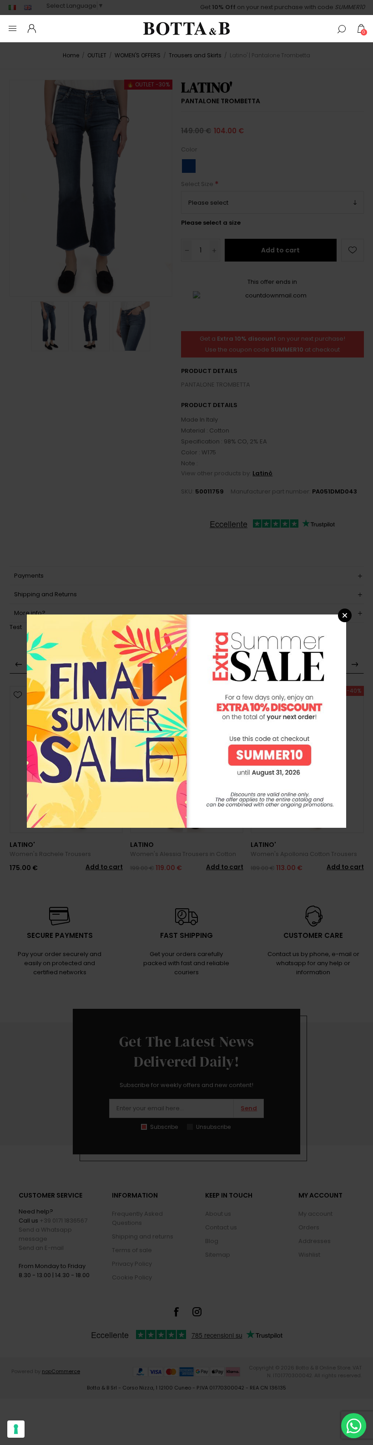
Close (345, 615)
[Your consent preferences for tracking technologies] (16, 1429)
